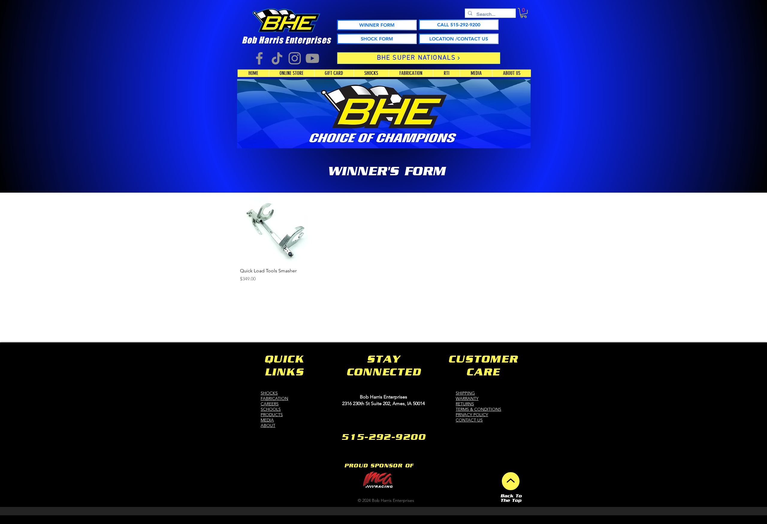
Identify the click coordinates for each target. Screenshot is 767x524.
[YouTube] (312, 58)
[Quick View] (273, 229)
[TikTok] (277, 58)
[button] (523, 13)
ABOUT (268, 425)
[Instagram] (294, 58)
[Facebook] (259, 58)
